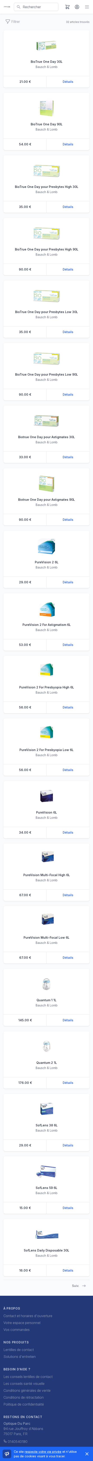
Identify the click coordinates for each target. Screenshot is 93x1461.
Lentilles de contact (18, 1350)
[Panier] (67, 7)
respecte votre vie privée (43, 1451)
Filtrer (15, 21)
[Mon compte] (77, 7)
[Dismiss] (87, 1454)
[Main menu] (87, 7)
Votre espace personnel (21, 1323)
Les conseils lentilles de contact (28, 1376)
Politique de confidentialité (23, 1404)
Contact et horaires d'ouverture (27, 1316)
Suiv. (75, 1286)
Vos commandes (16, 1329)
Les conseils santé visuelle (24, 1383)
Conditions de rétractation (23, 1397)
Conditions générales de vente (27, 1390)
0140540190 (17, 1441)
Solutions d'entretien (19, 1356)
